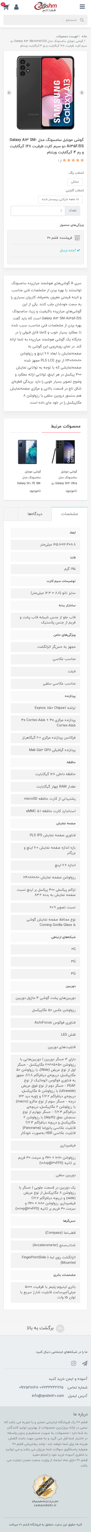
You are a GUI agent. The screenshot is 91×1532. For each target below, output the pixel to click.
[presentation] (82, 92)
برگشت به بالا (41, 1328)
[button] (9, 7)
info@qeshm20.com (48, 1396)
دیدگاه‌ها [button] (35, 514)
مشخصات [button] (69, 514)
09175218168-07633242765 (41, 1387)
